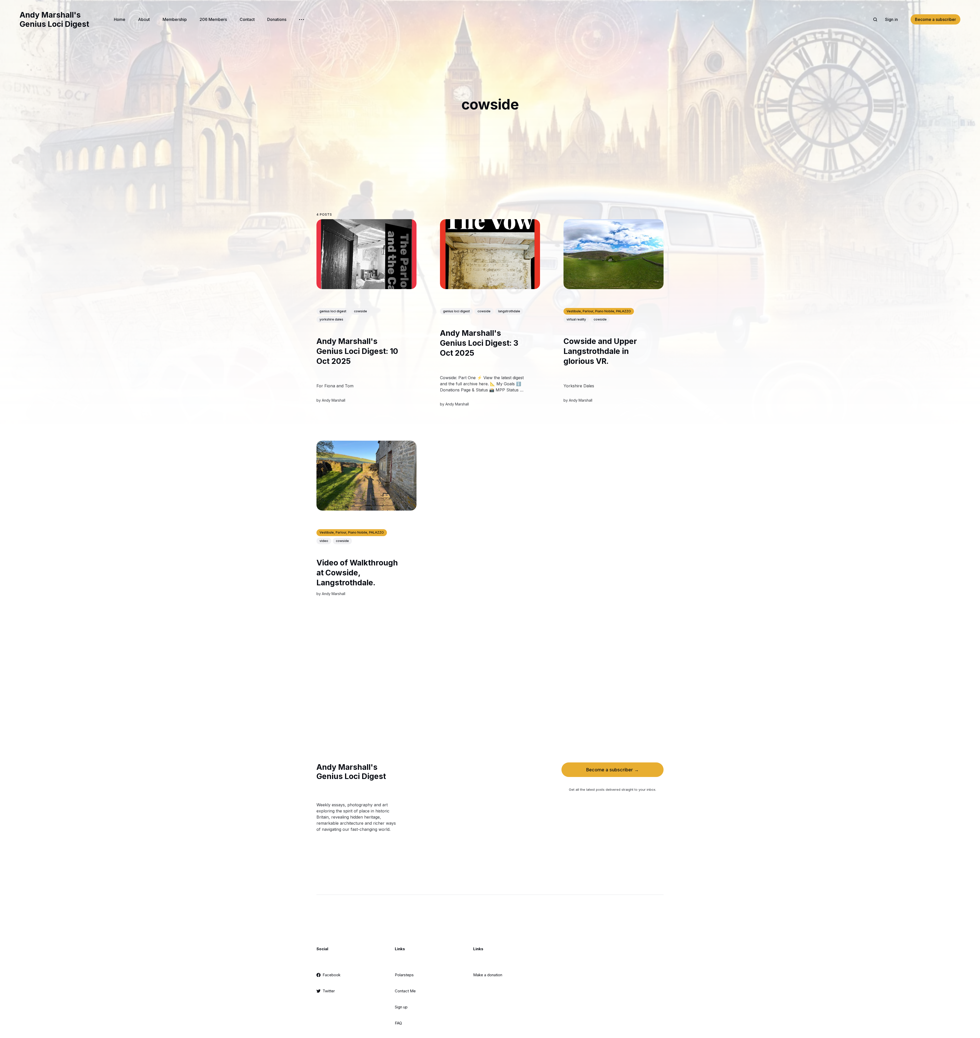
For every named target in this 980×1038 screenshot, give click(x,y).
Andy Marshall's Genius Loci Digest (54, 19)
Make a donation (487, 974)
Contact (247, 19)
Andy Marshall (333, 400)
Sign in (891, 19)
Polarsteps (404, 974)
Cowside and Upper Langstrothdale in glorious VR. (600, 351)
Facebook (331, 974)
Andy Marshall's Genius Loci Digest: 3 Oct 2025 (479, 342)
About (144, 19)
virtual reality (576, 319)
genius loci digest (333, 311)
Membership (175, 19)
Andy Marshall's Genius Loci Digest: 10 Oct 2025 (357, 351)
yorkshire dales (331, 319)
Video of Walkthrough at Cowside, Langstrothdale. (357, 572)
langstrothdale (509, 311)
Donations (276, 19)
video (324, 541)
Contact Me (405, 990)
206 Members (213, 19)
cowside (360, 311)
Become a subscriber (935, 19)
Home (119, 19)
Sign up (401, 1007)
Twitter (329, 990)
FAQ (398, 1023)
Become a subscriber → (612, 769)
